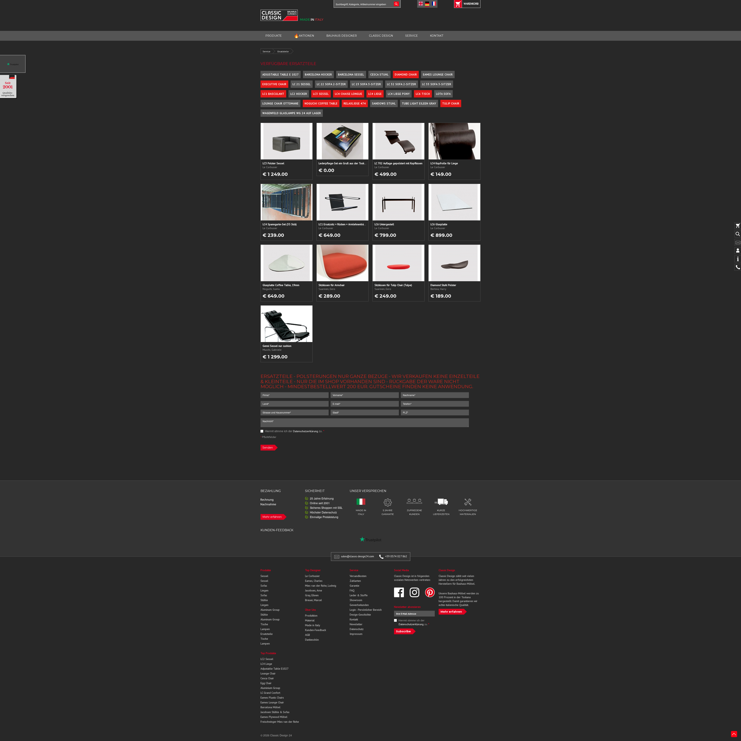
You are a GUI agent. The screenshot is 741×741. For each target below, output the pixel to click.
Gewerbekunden (359, 605)
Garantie (354, 585)
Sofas (264, 585)
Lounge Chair (268, 673)
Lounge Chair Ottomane (280, 103)
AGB (307, 635)
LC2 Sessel (267, 659)
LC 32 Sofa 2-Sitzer (401, 84)
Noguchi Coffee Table (321, 103)
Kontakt (354, 619)
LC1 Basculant (273, 94)
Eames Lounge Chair (438, 74)
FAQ (352, 590)
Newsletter (356, 624)
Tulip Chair (450, 103)
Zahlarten (355, 581)
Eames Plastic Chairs (272, 697)
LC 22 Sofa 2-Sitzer (331, 84)
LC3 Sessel (321, 94)
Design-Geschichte (360, 614)
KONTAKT (436, 35)
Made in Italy (312, 625)
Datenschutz (357, 629)
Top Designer (313, 570)
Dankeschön (312, 639)
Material (310, 620)
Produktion (311, 615)
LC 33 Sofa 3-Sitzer (436, 84)
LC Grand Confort (270, 692)
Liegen (264, 590)
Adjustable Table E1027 (274, 668)
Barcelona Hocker (318, 74)
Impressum (356, 634)
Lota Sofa (443, 94)
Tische (264, 624)
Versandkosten (358, 576)
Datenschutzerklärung (305, 431)
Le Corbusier (312, 576)
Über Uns (310, 609)
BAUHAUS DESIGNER (341, 35)
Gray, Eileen (312, 595)
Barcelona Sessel (351, 74)
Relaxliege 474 (355, 103)
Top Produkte (268, 653)
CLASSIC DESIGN (381, 35)
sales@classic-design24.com (357, 556)
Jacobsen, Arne (313, 590)
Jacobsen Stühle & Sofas (275, 712)
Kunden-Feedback (315, 630)
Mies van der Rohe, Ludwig (320, 585)
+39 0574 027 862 (396, 556)
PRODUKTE (273, 35)
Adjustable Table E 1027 (280, 74)
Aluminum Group (270, 609)
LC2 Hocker (298, 94)
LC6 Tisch (423, 94)
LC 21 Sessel (302, 84)
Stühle (264, 600)
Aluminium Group (270, 688)
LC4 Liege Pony (399, 94)
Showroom (356, 600)
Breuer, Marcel (313, 600)
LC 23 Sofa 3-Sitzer (366, 84)
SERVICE (411, 35)
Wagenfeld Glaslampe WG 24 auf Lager (291, 113)
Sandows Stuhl (384, 103)
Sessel (264, 576)
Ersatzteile (283, 51)
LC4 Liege (375, 94)
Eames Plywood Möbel (274, 717)
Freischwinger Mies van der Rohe (280, 721)
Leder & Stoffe (359, 595)
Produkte (266, 570)
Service (266, 51)
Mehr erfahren (272, 517)
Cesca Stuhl (379, 74)
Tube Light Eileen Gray (419, 103)
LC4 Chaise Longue (348, 94)
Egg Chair (266, 683)
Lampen (265, 629)
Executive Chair (274, 84)
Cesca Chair (267, 678)
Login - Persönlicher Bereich (366, 609)
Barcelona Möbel (270, 707)
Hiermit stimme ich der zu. (294, 431)
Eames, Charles (313, 581)
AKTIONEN (304, 35)
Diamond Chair (406, 74)
